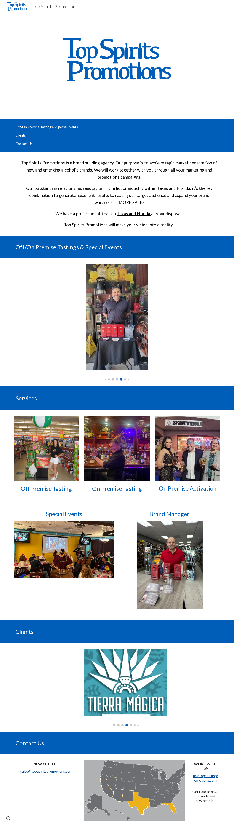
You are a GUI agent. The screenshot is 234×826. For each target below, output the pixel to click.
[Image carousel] (117, 322)
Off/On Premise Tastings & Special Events (47, 127)
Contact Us (24, 144)
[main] (117, 194)
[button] (8, 818)
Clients (21, 135)
